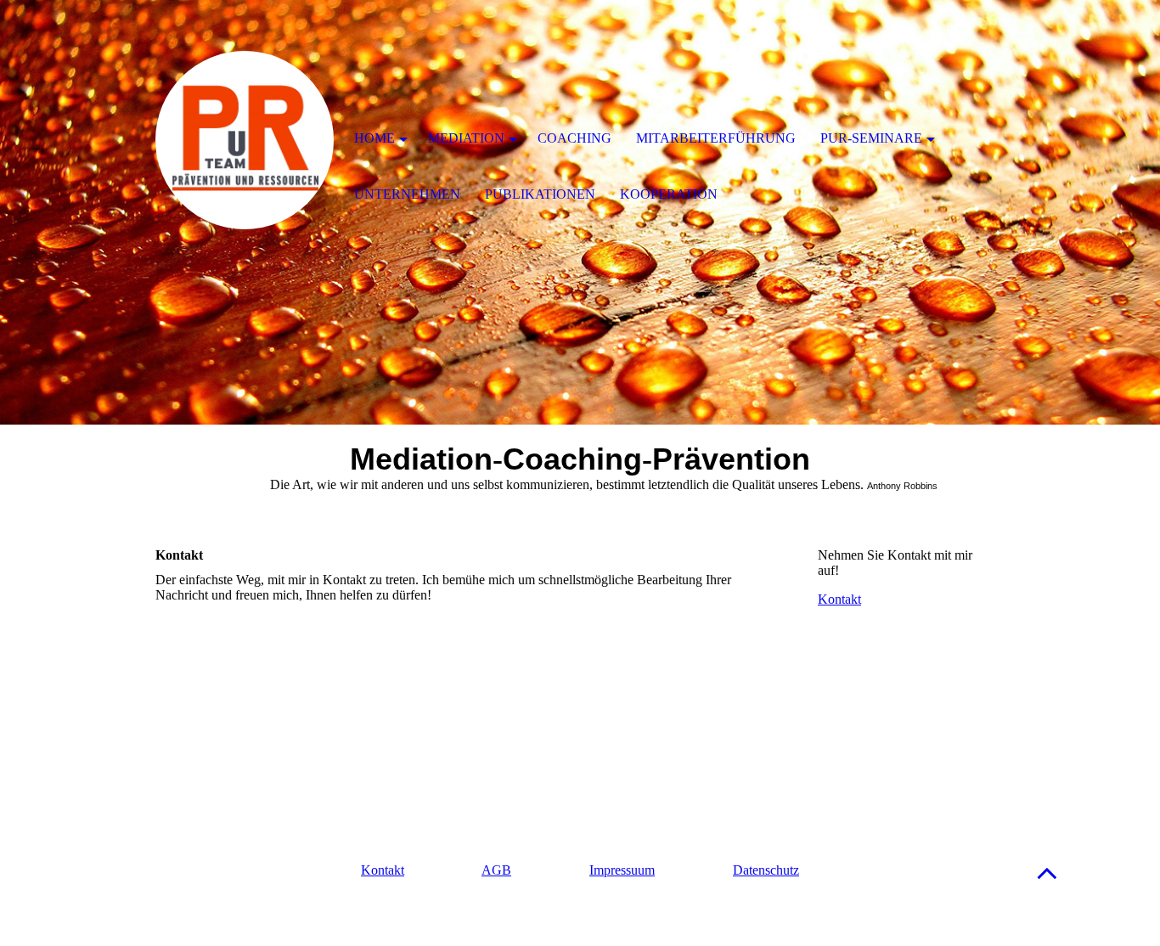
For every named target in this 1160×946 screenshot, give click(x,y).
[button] (1047, 872)
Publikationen (540, 194)
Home (374, 138)
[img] (244, 140)
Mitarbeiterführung (716, 138)
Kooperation (669, 194)
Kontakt (839, 599)
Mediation (466, 138)
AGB (496, 870)
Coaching (574, 138)
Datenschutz (766, 870)
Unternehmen (407, 194)
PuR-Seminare (871, 138)
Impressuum (622, 870)
